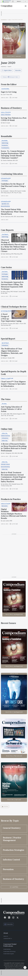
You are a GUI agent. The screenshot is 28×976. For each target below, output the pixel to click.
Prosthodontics (5, 147)
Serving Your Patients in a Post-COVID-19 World (14, 119)
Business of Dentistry (5, 114)
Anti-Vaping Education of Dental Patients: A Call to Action (11, 409)
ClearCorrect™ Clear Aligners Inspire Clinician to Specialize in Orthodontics (13, 383)
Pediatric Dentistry (5, 435)
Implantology (5, 143)
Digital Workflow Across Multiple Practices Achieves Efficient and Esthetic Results (13, 513)
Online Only (4, 440)
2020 (9, 19)
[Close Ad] (24, 967)
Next (17, 77)
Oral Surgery (5, 180)
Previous (5, 77)
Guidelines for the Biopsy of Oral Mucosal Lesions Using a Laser (13, 186)
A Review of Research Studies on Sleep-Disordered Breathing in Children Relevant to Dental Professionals (14, 447)
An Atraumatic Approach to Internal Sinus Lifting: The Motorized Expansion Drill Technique (12, 285)
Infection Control (5, 464)
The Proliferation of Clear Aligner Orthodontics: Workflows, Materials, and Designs (11, 352)
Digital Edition (8, 70)
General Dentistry (5, 206)
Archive (6, 806)
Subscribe (18, 70)
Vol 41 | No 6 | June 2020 (17, 19)
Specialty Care (5, 203)
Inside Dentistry (7, 949)
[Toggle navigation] (25, 6)
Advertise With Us (7, 938)
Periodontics (5, 145)
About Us (5, 936)
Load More (15, 887)
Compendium (4, 19)
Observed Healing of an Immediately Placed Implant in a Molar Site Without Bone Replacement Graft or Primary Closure (14, 246)
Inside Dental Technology (9, 951)
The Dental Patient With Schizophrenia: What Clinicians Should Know (14, 211)
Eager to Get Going (9, 92)
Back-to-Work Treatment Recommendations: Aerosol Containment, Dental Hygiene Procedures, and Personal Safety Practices (13, 477)
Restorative (5, 506)
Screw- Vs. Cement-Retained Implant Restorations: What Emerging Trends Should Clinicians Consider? (12, 154)
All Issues (12, 77)
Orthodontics (5, 345)
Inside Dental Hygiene (8, 953)
